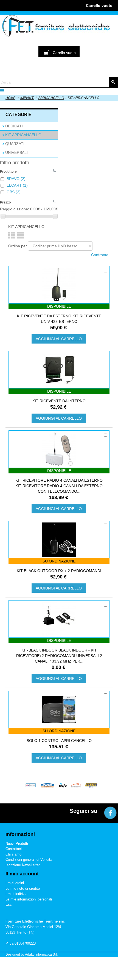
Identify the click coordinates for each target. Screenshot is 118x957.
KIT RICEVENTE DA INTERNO (59, 401)
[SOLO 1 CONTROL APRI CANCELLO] (59, 709)
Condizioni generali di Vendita (28, 859)
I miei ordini (14, 883)
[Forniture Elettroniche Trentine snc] (55, 26)
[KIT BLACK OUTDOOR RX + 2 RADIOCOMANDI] (59, 539)
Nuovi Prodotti (16, 843)
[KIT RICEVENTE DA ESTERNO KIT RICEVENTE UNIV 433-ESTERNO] (59, 284)
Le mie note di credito (22, 888)
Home (10, 98)
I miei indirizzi (16, 894)
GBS (14, 192)
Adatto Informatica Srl (41, 954)
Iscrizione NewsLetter (22, 865)
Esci (9, 904)
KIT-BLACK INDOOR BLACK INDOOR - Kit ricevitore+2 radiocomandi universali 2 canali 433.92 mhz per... (59, 655)
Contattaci (13, 849)
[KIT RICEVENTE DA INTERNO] (59, 369)
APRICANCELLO (51, 98)
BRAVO (16, 178)
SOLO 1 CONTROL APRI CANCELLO (59, 740)
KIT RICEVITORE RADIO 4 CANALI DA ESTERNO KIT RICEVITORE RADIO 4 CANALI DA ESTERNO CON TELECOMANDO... (59, 486)
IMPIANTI (27, 98)
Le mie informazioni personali (28, 899)
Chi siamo (13, 854)
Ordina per (17, 246)
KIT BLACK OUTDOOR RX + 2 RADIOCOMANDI (59, 571)
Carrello (99, 5)
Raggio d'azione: (14, 209)
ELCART (17, 185)
